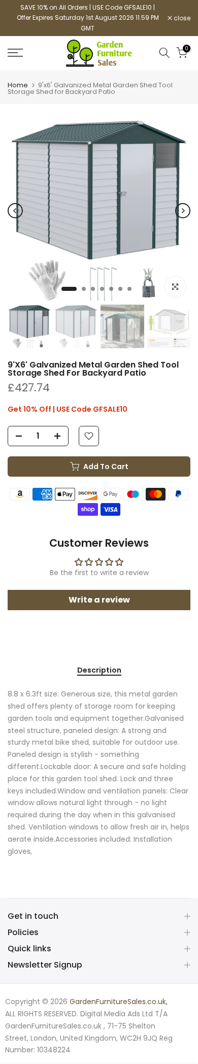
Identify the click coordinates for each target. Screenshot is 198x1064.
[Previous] (15, 210)
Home (18, 85)
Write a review (99, 600)
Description (99, 670)
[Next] (182, 210)
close (181, 18)
